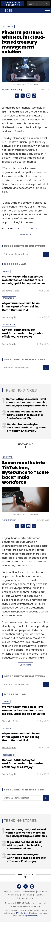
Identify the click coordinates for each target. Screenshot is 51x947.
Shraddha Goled (10, 290)
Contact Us (42, 892)
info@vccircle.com (30, 915)
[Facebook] (17, 96)
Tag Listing (39, 895)
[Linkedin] (28, 96)
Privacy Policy (13, 895)
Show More (25, 234)
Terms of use (26, 895)
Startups (7, 457)
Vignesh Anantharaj (12, 89)
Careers (17, 892)
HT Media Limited (23, 913)
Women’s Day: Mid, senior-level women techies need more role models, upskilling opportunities (23, 280)
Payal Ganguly (9, 519)
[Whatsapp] (34, 96)
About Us (8, 892)
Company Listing (25, 898)
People (6, 271)
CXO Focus (8, 26)
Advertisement (29, 892)
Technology (9, 298)
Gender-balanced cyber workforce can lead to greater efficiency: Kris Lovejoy (22, 333)
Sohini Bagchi (9, 317)
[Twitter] (23, 96)
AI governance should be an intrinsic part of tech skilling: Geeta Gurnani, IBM (21, 306)
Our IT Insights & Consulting (13, 3)
